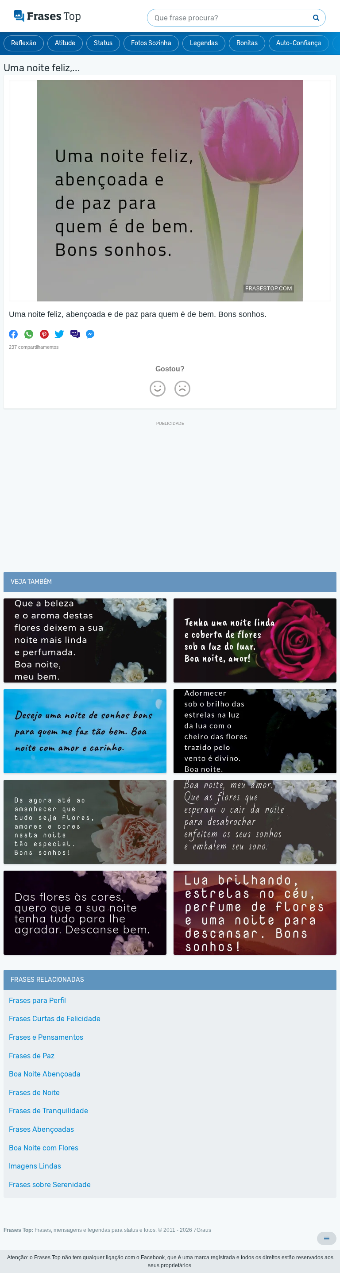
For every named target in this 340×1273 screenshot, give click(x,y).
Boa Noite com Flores (43, 1148)
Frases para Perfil (37, 1000)
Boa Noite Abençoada (45, 1074)
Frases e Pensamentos (46, 1037)
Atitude (65, 43)
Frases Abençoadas (41, 1129)
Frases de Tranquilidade (48, 1111)
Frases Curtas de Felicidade (54, 1019)
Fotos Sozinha (151, 43)
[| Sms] (74, 334)
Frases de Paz (31, 1056)
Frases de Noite (34, 1092)
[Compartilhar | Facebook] (13, 334)
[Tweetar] (59, 334)
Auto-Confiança (298, 43)
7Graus (202, 1230)
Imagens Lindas (35, 1166)
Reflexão (23, 43)
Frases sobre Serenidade (50, 1184)
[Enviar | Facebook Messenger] (90, 334)
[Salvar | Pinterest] (44, 334)
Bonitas (247, 43)
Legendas (204, 43)
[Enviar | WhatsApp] (28, 334)
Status (103, 43)
